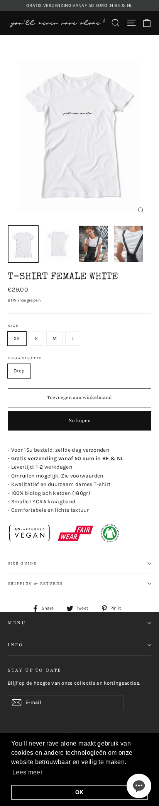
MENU (17, 623)
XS (17, 338)
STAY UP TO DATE (35, 670)
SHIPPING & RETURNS (35, 583)
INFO (15, 645)
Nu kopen (79, 420)
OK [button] (79, 792)
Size (13, 325)
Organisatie (25, 358)
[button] (139, 786)
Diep (19, 371)
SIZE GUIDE (22, 563)
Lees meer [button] (27, 772)
